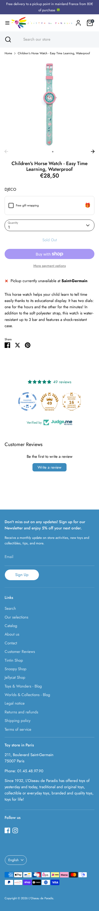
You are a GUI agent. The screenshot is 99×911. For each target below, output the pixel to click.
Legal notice (15, 703)
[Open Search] (7, 39)
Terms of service (18, 729)
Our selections (16, 617)
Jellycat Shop (15, 677)
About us (12, 634)
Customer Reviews (20, 651)
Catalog (11, 625)
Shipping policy (17, 720)
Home (8, 53)
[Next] (93, 151)
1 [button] (47, 152)
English (13, 860)
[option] (49, 103)
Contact (11, 643)
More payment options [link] (49, 265)
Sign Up (22, 574)
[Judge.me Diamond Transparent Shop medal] (27, 401)
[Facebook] (7, 830)
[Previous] (6, 151)
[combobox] (54, 39)
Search (10, 608)
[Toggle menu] (5, 23)
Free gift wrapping (27, 205)
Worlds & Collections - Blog (27, 694)
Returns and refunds (21, 712)
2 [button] (52, 151)
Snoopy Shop (15, 669)
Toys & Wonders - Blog (23, 686)
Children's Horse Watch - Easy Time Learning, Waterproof (54, 53)
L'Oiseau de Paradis (41, 898)
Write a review (49, 467)
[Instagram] (15, 830)
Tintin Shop (14, 660)
